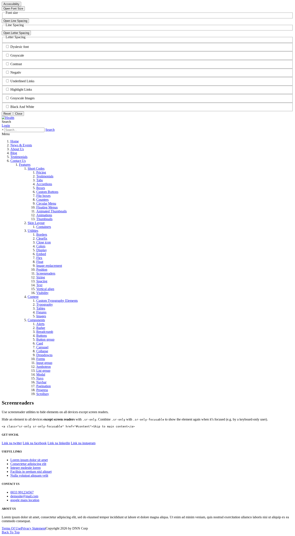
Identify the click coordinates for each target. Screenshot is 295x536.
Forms (40, 359)
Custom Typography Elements (57, 300)
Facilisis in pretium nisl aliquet (31, 471)
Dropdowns (44, 355)
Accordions (44, 184)
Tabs (39, 180)
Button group (45, 339)
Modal (40, 374)
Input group (44, 363)
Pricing (41, 172)
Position (41, 269)
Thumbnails (44, 219)
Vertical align (45, 289)
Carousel (42, 347)
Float (39, 262)
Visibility (42, 293)
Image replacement (49, 265)
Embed (41, 254)
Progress (42, 390)
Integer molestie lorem (25, 468)
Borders (41, 234)
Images (41, 316)
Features (24, 164)
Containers (43, 227)
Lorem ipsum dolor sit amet (29, 460)
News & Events (21, 145)
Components (36, 320)
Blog (13, 153)
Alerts (40, 324)
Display (41, 250)
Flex (39, 258)
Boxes (40, 188)
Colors (40, 246)
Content (33, 297)
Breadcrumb (44, 332)
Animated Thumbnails (51, 211)
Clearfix (41, 238)
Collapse (42, 351)
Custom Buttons (47, 192)
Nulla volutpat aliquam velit (29, 475)
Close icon (43, 242)
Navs (39, 378)
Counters (42, 199)
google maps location (24, 500)
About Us (17, 149)
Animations (44, 215)
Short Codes (36, 168)
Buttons (41, 335)
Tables (40, 308)
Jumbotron (43, 366)
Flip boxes (43, 196)
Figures (41, 312)
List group (43, 370)
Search (50, 129)
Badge (40, 328)
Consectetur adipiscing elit (28, 464)
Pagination (43, 386)
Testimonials (18, 157)
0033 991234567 (22, 492)
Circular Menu (46, 203)
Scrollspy (42, 394)
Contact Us (18, 161)
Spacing (41, 281)
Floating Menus (47, 207)
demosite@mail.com (24, 496)
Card (39, 343)
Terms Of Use (11, 528)
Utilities (33, 230)
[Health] (8, 118)
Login (6, 125)
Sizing (40, 277)
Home (14, 141)
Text (39, 285)
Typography (44, 304)
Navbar (41, 382)
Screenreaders (45, 273)
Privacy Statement (33, 528)
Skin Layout (36, 223)
